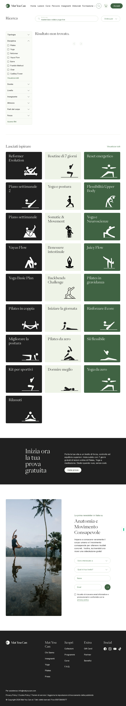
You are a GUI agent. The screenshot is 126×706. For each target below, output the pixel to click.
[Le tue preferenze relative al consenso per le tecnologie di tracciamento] (123, 529)
